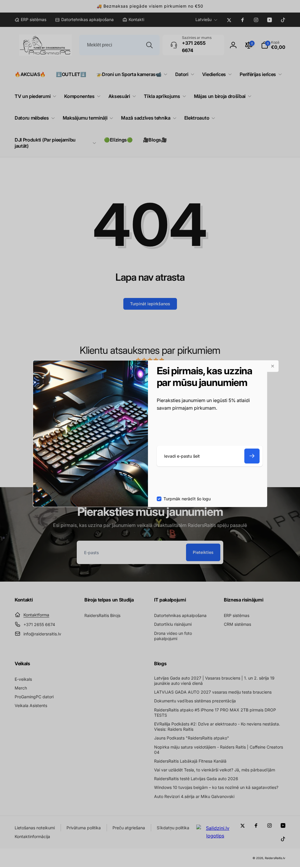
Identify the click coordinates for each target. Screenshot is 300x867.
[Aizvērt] (273, 366)
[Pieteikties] (252, 456)
